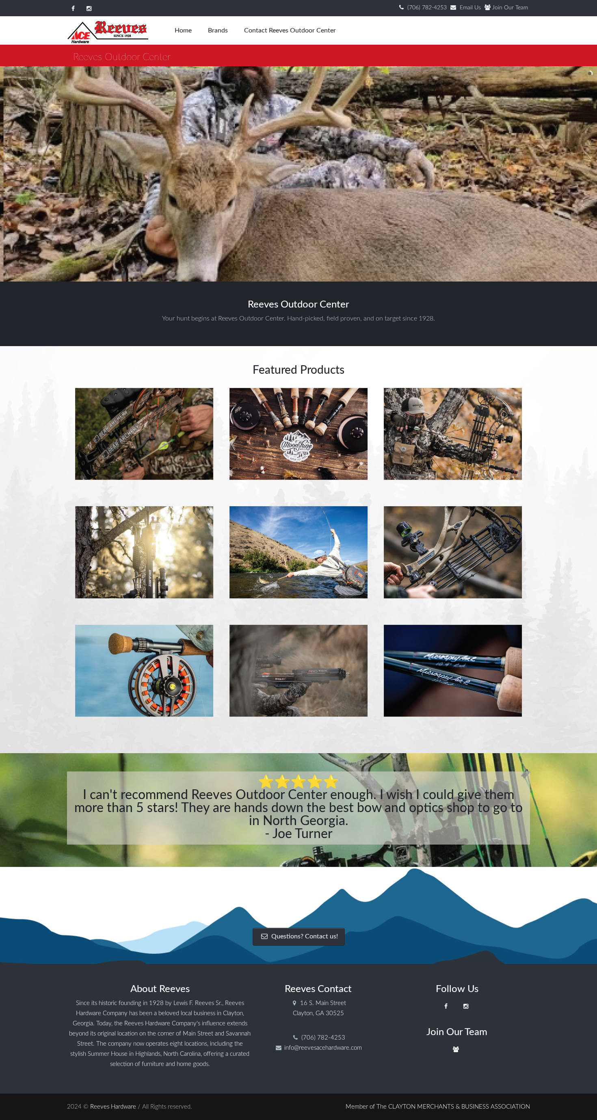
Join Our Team (510, 8)
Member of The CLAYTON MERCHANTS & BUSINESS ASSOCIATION (438, 1107)
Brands (218, 30)
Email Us (470, 8)
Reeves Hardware (113, 1107)
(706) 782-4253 (427, 8)
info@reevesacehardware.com (323, 1048)
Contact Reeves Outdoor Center (290, 30)
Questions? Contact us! (304, 936)
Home (183, 30)
